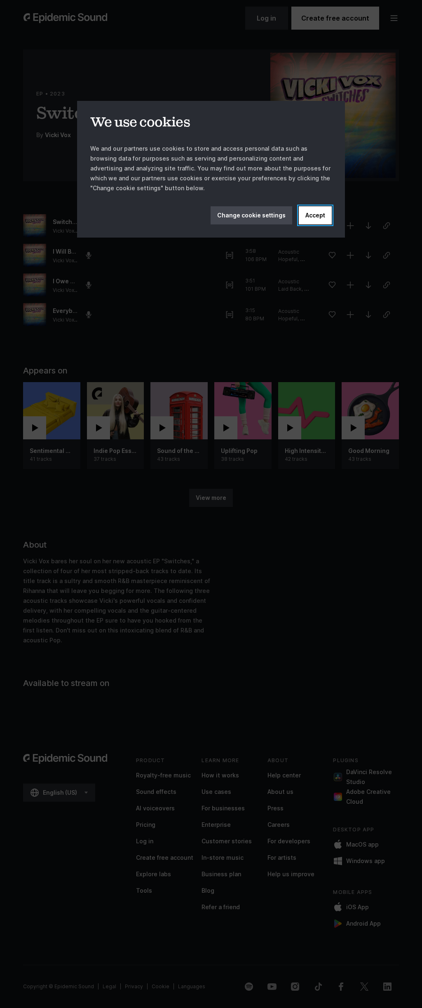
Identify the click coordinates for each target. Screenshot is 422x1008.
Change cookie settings (251, 215)
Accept (315, 215)
